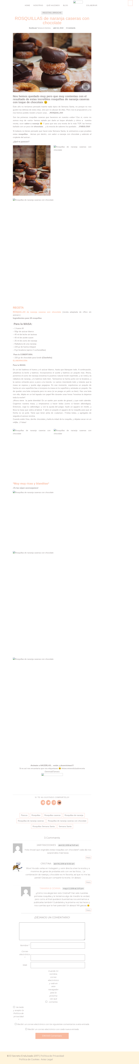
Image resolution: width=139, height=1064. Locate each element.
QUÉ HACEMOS (53, 5)
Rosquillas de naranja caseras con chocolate (67, 821)
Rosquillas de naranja (74, 815)
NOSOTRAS (38, 5)
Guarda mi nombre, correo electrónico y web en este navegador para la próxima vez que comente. (53, 986)
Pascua (24, 815)
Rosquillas (35, 815)
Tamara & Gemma (44, 28)
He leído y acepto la (18, 1013)
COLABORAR (91, 5)
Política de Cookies (29, 1059)
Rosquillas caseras (52, 815)
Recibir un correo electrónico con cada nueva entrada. (53, 1029)
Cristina (46, 863)
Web (25, 965)
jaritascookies (46, 845)
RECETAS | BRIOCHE (52, 13)
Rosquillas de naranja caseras (31, 821)
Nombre (24, 945)
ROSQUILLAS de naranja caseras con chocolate (52, 20)
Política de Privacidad (52, 1056)
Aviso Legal (47, 1059)
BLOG (65, 5)
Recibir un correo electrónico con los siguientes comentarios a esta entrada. (53, 1024)
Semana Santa (65, 826)
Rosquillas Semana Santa (44, 826)
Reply (88, 857)
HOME (27, 5)
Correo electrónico (24, 954)
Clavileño (47, 357)
